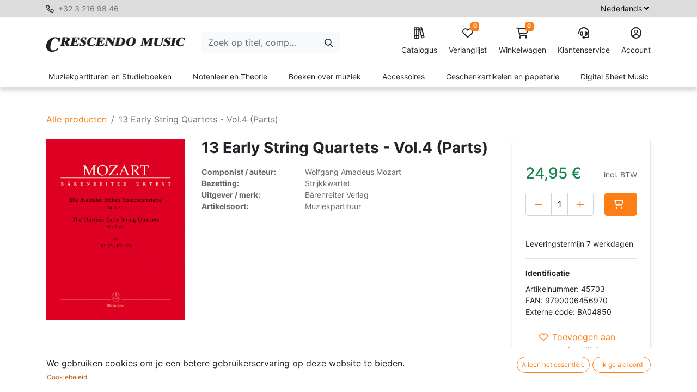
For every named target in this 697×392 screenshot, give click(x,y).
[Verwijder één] (538, 204)
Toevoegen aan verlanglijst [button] (583, 344)
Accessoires (403, 76)
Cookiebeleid (67, 377)
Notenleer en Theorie (230, 76)
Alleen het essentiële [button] (553, 364)
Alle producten (76, 119)
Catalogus (419, 49)
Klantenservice (584, 49)
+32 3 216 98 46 (88, 8)
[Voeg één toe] (580, 204)
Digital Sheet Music (614, 76)
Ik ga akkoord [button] (622, 364)
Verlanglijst (468, 41)
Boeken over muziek (325, 76)
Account (636, 49)
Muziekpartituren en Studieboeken (110, 76)
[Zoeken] (328, 42)
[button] (620, 204)
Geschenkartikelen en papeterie (502, 76)
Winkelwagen (522, 41)
